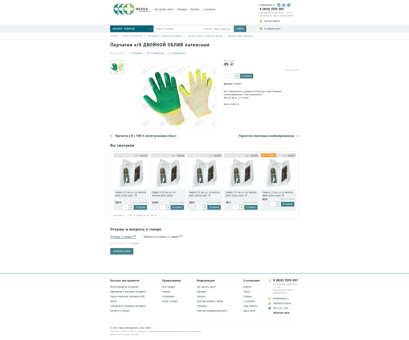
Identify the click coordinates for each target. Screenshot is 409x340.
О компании (209, 9)
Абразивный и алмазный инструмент (128, 291)
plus (237, 76)
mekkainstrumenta (282, 303)
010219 (291, 155)
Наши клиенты (250, 306)
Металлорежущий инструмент (124, 287)
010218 (254, 155)
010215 (143, 155)
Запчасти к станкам (120, 311)
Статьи (246, 291)
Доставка (182, 9)
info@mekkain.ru (267, 5)
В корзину (246, 76)
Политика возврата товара (210, 301)
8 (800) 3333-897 (272, 9)
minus (226, 76)
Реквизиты (202, 306)
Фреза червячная (222, 29)
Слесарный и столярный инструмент (128, 306)
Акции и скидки (169, 301)
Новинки (166, 291)
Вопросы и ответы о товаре (163, 236)
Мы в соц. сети (280, 308)
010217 (217, 155)
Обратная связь (281, 313)
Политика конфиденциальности (212, 311)
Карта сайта (249, 311)
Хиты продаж (168, 287)
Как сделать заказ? (164, 9)
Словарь (247, 296)
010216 (180, 155)
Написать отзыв (122, 251)
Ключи (113, 301)
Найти (240, 28)
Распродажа (168, 296)
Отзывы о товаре (123, 236)
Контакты (195, 9)
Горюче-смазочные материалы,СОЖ (127, 296)
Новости (247, 287)
